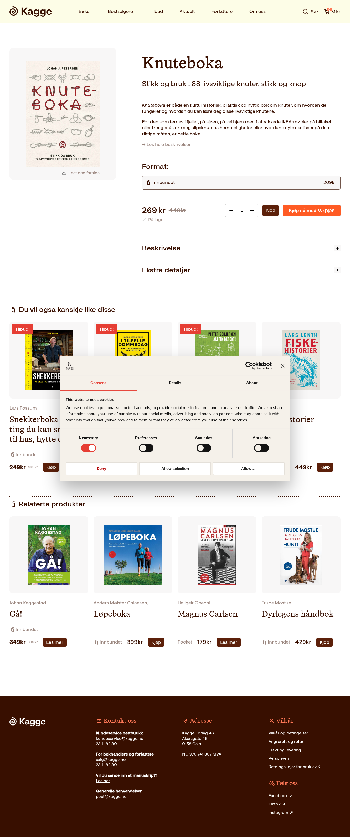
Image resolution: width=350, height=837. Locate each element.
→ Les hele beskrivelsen (167, 144)
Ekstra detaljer (166, 270)
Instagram (278, 812)
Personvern (280, 758)
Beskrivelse (161, 248)
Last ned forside (84, 172)
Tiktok (275, 804)
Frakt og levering (285, 750)
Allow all (248, 468)
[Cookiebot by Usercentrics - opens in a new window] (249, 366)
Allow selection (175, 468)
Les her (103, 780)
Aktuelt (187, 11)
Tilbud (156, 11)
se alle (294, 27)
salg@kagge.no (111, 759)
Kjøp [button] (51, 467)
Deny (101, 468)
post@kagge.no (111, 796)
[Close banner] (283, 366)
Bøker (85, 11)
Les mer (54, 642)
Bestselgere (120, 11)
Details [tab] (175, 383)
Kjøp (270, 210)
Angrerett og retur (286, 741)
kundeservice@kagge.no (119, 738)
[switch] (146, 448)
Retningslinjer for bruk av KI (295, 766)
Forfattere (222, 11)
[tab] (241, 248)
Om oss (257, 11)
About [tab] (252, 383)
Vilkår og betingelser (288, 733)
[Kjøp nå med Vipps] (312, 210)
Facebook (278, 795)
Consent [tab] (98, 383)
